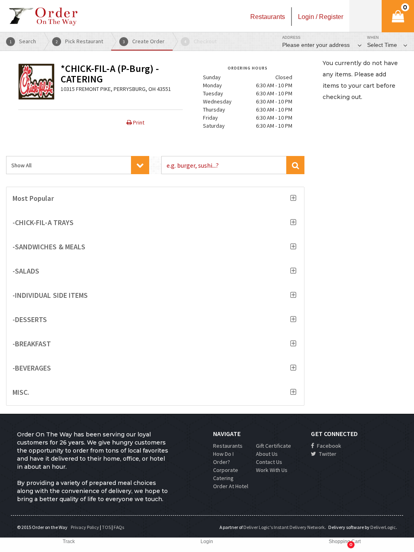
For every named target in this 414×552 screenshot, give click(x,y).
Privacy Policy (85, 527)
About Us (267, 453)
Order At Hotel (230, 486)
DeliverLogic (383, 527)
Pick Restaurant (80, 41)
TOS (106, 527)
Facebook (328, 445)
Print (138, 122)
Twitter (327, 453)
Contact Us (269, 462)
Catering (223, 478)
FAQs (119, 527)
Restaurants (228, 445)
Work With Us (271, 470)
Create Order (144, 41)
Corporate (225, 470)
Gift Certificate (273, 445)
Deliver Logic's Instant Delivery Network (284, 527)
